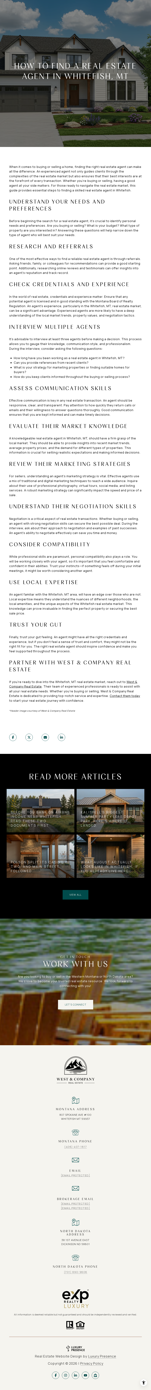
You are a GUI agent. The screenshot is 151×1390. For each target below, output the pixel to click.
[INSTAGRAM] (65, 1375)
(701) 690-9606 (75, 1272)
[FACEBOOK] (55, 1375)
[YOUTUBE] (85, 1375)
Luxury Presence (102, 1356)
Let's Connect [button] (75, 1004)
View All (75, 894)
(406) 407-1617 (75, 1146)
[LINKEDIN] (75, 1375)
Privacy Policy (91, 1363)
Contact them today (125, 696)
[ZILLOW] (95, 1375)
